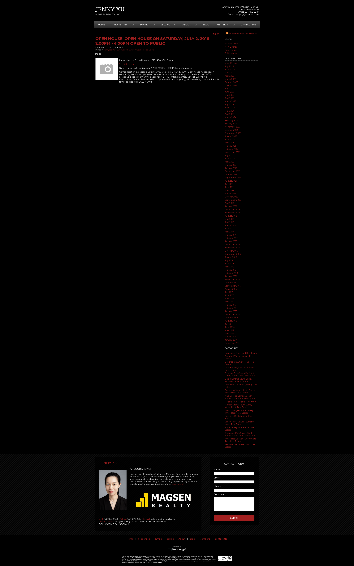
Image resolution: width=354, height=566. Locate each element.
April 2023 (229, 142)
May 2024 (229, 111)
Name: (217, 469)
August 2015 (231, 289)
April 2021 (229, 190)
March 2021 (230, 193)
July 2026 (229, 66)
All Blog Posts (231, 43)
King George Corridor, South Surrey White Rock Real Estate (240, 397)
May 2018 (229, 219)
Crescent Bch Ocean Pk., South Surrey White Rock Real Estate (240, 374)
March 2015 (230, 305)
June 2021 (229, 187)
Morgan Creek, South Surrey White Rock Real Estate (238, 406)
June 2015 (229, 295)
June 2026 (230, 69)
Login (246, 7)
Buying (158, 539)
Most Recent (231, 63)
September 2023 (233, 133)
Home (101, 24)
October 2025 (231, 82)
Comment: (220, 494)
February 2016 (231, 273)
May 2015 (229, 298)
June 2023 (230, 139)
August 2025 (231, 85)
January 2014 (231, 340)
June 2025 (230, 92)
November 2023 (232, 127)
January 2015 (231, 311)
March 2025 (230, 101)
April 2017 (229, 232)
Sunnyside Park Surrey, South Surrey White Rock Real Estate (240, 434)
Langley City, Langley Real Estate (241, 401)
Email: (217, 478)
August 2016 (231, 257)
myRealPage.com (177, 549)
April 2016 (229, 267)
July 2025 (229, 88)
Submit (234, 517)
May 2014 (229, 330)
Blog (206, 24)
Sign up (255, 7)
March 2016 (230, 270)
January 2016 (231, 276)
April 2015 (229, 301)
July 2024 (229, 104)
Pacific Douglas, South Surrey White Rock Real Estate (239, 411)
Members (205, 539)
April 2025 (229, 98)
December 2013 (232, 343)
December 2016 (232, 244)
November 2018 (232, 212)
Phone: (217, 486)
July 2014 (229, 324)
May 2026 (229, 72)
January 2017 (231, 241)
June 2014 (230, 327)
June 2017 (230, 228)
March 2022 (230, 165)
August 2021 (231, 181)
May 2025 (229, 95)
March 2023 (230, 146)
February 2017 (231, 238)
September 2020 (233, 200)
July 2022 (229, 155)
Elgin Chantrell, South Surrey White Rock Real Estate (238, 380)
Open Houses (231, 50)
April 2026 (229, 76)
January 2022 (231, 168)
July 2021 (229, 184)
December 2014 (232, 314)
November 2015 (232, 279)
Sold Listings (231, 53)
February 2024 (232, 120)
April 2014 (229, 333)
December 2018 (232, 209)
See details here (127, 64)
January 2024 (231, 123)
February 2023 (232, 149)
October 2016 (231, 251)
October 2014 (231, 317)
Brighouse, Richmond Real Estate (241, 353)
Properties (144, 539)
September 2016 (233, 254)
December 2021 (232, 171)
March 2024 (230, 117)
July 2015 (229, 292)
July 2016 (229, 260)
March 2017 (230, 235)
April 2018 (229, 222)
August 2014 (231, 321)
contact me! (178, 484)
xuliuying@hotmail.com (247, 14)
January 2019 (231, 206)
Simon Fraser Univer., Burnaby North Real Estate (239, 423)
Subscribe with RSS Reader (242, 33)
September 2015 (233, 286)
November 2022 (232, 152)
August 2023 (231, 136)
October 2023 (231, 130)
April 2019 (229, 203)
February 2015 (231, 308)
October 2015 (231, 282)
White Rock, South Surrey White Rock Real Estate (240, 440)
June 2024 (230, 107)
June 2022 (230, 158)
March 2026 (230, 79)
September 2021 (233, 177)
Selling (170, 539)
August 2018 (231, 216)
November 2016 (232, 247)
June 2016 (229, 263)
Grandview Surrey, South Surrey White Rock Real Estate (240, 391)
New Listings (231, 47)
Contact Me (248, 24)
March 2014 (230, 336)
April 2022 (229, 162)
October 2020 (231, 197)
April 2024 (229, 114)
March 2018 (230, 225)
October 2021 (231, 174)
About (182, 539)
